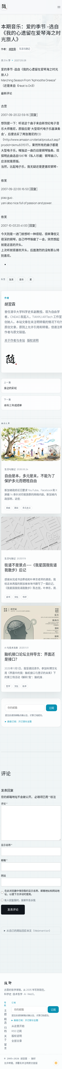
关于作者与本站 (14, 340)
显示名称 (6, 845)
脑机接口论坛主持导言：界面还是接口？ (29, 657)
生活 (11, 279)
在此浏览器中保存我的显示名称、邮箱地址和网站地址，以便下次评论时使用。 (32, 892)
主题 (5, 1012)
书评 (24, 597)
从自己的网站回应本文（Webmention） (29, 930)
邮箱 (4, 860)
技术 (24, 686)
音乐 (21, 279)
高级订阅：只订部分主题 (19, 721)
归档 (5, 1029)
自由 (8, 507)
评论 (4, 803)
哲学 (8, 686)
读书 (8, 597)
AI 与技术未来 (11, 647)
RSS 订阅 (17, 1031)
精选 (5, 1020)
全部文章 (17, 1040)
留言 (5, 1046)
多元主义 (26, 507)
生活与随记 (24, 48)
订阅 (51, 708)
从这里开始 (18, 1026)
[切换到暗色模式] (56, 1063)
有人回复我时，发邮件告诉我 (19, 900)
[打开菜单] (59, 7)
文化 (16, 597)
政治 (16, 507)
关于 (5, 1037)
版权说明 (33, 340)
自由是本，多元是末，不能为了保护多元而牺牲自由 (29, 478)
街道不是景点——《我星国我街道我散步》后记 (30, 567)
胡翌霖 (12, 49)
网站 (3, 875)
